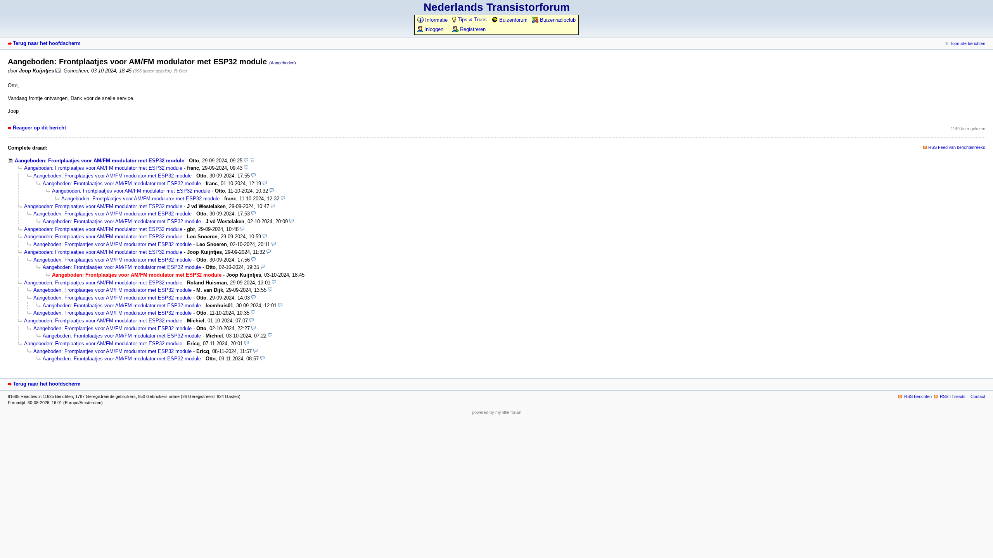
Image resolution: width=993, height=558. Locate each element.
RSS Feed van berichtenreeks (956, 147)
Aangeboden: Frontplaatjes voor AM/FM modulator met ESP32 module (99, 161)
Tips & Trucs (471, 19)
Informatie (436, 20)
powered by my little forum (496, 412)
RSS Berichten (918, 396)
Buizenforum (513, 20)
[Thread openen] (252, 161)
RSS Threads (952, 396)
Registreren (472, 29)
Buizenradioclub (557, 20)
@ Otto (180, 71)
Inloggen (433, 29)
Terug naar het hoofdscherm (47, 43)
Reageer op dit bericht (39, 128)
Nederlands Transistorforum (497, 7)
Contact (978, 396)
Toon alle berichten (967, 43)
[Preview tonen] (246, 161)
